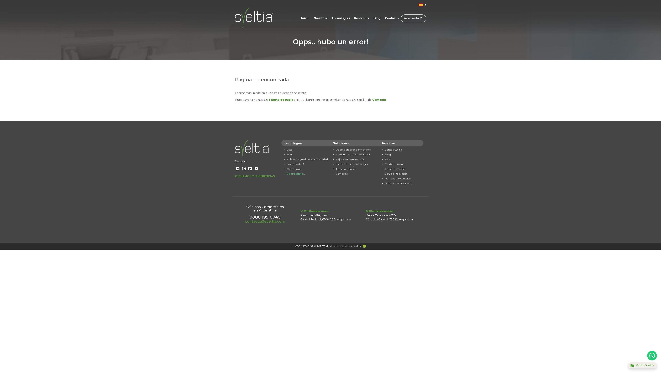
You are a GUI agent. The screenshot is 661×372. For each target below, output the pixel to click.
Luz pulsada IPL (296, 164)
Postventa (361, 18)
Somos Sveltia (393, 149)
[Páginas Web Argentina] (363, 246)
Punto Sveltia (644, 365)
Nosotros (320, 18)
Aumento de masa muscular (353, 154)
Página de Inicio (281, 99)
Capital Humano (395, 164)
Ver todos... (342, 173)
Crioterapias (294, 168)
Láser (290, 149)
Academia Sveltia (395, 168)
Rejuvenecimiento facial (350, 159)
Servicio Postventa (396, 173)
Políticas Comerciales (398, 178)
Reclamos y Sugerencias (255, 176)
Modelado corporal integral (352, 164)
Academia (411, 18)
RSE (387, 159)
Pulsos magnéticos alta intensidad (307, 159)
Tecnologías (341, 18)
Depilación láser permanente (353, 149)
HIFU (290, 154)
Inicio (305, 18)
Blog (377, 18)
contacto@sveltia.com (265, 221)
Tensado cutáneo (346, 168)
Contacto (392, 18)
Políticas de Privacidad (398, 183)
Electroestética (296, 173)
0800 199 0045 (265, 217)
